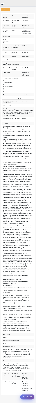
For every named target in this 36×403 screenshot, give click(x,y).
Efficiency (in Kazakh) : (9, 303)
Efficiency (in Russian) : (9, 295)
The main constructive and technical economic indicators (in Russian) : (15, 276)
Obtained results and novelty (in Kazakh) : (14, 225)
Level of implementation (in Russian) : (13, 287)
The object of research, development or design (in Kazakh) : (16, 136)
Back (5, 10)
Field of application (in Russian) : (12, 310)
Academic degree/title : (25, 382)
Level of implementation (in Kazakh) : (13, 290)
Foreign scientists (8, 90)
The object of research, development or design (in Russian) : (16, 127)
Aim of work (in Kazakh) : (10, 151)
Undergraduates (7, 82)
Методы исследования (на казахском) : (14, 166)
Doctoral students (8, 86)
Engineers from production (10, 78)
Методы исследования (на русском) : (14, 159)
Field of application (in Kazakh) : (12, 321)
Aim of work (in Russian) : (10, 143)
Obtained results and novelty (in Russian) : (14, 174)
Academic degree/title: (25, 374)
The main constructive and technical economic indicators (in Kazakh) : (15, 282)
